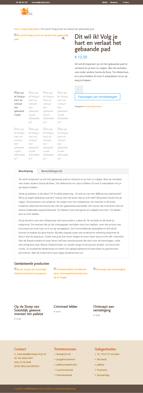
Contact (119, 12)
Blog (97, 12)
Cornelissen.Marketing (64, 388)
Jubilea (100, 364)
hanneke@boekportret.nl (31, 354)
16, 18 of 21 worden (108, 354)
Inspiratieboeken (30, 29)
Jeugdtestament (65, 359)
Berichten (86, 12)
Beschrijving (26, 171)
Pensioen (102, 369)
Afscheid (102, 359)
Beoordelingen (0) (51, 171)
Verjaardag (103, 375)
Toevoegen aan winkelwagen (97, 97)
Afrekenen (114, 2)
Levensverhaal (64, 369)
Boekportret (63, 354)
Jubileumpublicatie (66, 364)
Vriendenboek (64, 375)
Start (17, 29)
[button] (63, 38)
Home (45, 12)
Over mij (107, 12)
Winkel (104, 2)
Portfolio (73, 12)
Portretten (58, 12)
